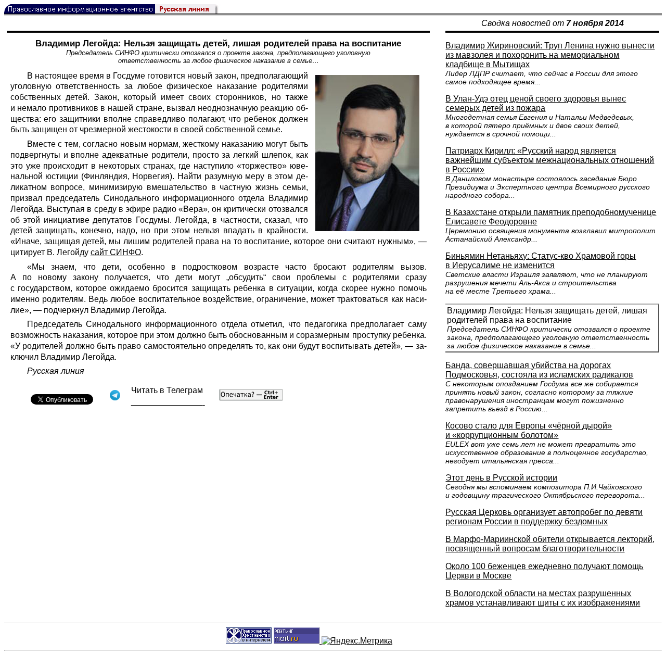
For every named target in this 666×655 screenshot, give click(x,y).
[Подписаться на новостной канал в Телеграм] (168, 401)
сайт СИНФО (116, 252)
